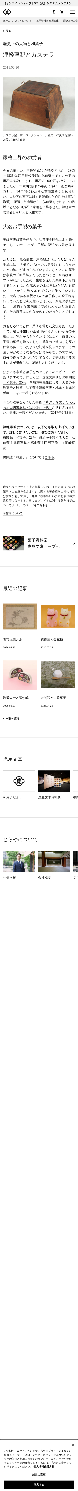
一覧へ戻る (13, 718)
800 (34, 407)
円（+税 (43, 407)
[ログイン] (54, 12)
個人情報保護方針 (44, 1466)
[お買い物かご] (62, 12)
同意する (39, 1484)
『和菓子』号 (14, 382)
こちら (49, 457)
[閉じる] (73, 1445)
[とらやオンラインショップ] (7, 12)
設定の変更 (39, 1474)
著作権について (13, 513)
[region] (39, 1465)
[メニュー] (72, 12)
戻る (8, 30)
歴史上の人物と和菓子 (23, 43)
